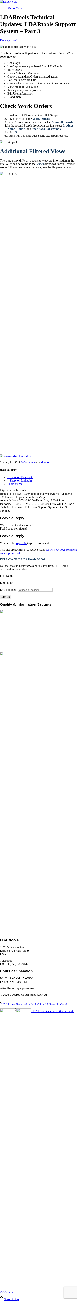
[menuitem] (42, 8)
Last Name (6, 582)
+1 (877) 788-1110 (25, 960)
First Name (6, 575)
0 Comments (28, 462)
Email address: (9, 589)
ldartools (46, 462)
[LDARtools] (8, 1)
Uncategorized (8, 40)
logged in (21, 543)
